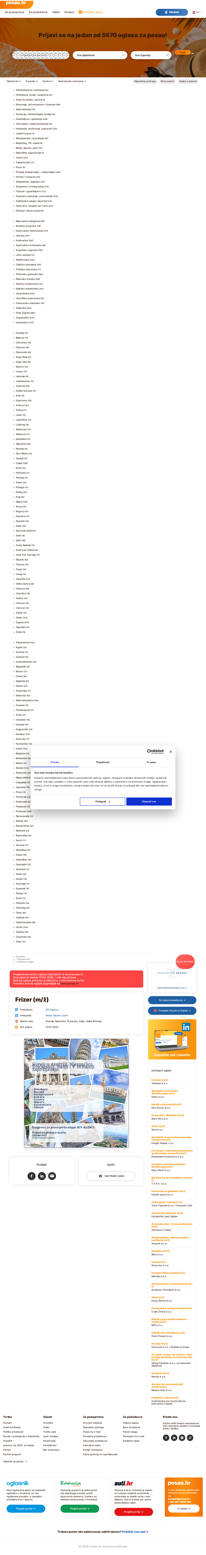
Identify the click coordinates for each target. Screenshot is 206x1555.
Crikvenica (21, 342)
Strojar (19, 878)
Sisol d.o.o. (158, 1128)
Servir (19, 840)
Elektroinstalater (24, 700)
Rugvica (20, 511)
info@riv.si (39, 1135)
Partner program (12, 1454)
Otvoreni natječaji (92, 1422)
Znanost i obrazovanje (28, 210)
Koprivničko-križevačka (29, 245)
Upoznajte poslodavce (95, 1440)
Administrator (23, 642)
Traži (183, 52)
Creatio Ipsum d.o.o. (168, 1193)
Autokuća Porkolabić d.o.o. (171, 1286)
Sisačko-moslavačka (27, 283)
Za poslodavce (38, 12)
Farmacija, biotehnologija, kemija (33, 114)
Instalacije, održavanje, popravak (34, 128)
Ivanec (19, 371)
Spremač (21, 869)
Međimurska (22, 259)
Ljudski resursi (23, 133)
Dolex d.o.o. (164, 1093)
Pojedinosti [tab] (102, 762)
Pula (18, 496)
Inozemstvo (22, 322)
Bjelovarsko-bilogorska (28, 221)
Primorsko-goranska (27, 274)
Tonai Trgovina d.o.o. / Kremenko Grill (171, 1204)
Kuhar (19, 748)
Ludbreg (20, 424)
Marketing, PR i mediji (28, 143)
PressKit (7, 1440)
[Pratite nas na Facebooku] (167, 1438)
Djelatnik (20, 681)
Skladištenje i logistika (28, 181)
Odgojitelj (21, 782)
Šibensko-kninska (25, 279)
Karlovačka (22, 240)
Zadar (19, 617)
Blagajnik (21, 666)
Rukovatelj (21, 835)
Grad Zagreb (23, 312)
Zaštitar (20, 932)
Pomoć (7, 1449)
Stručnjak (21, 883)
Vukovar (20, 607)
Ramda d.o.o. (160, 1375)
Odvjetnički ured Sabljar (167, 1215)
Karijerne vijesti (131, 1440)
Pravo (19, 167)
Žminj (19, 632)
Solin (18, 535)
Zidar (19, 941)
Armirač (20, 652)
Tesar (19, 912)
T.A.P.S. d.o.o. (171, 1180)
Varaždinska (22, 293)
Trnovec (20, 564)
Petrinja (20, 477)
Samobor (21, 516)
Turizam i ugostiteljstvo (28, 191)
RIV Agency (52, 1009)
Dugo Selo (21, 361)
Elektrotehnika (23, 109)
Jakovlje (20, 376)
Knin (18, 395)
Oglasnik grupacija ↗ (15, 1461)
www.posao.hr (70, 983)
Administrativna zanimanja (30, 90)
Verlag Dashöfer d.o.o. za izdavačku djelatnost (172, 1360)
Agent (19, 647)
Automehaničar (24, 661)
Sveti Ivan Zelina (25, 550)
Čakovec (20, 347)
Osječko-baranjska (26, 264)
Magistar (21, 753)
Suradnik (21, 888)
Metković (21, 434)
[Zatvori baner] (171, 752)
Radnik (19, 821)
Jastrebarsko (23, 381)
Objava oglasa (131, 1422)
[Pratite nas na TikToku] (191, 1438)
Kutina (19, 410)
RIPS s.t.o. (169, 1322)
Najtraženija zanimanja (70, 81)
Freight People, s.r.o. (171, 1140)
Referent (20, 830)
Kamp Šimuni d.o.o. (162, 1299)
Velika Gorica (23, 583)
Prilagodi (100, 801)
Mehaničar (21, 758)
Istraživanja (49, 1440)
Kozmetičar (22, 743)
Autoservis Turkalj (172, 1227)
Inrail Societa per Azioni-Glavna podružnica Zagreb (168, 1400)
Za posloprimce (14, 12)
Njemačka (21, 443)
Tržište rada (49, 1431)
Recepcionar (22, 825)
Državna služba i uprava (29, 99)
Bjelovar (20, 337)
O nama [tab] (151, 762)
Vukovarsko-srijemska (28, 303)
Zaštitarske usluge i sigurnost (32, 201)
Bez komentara (51, 1449)
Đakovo (20, 366)
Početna (20, 956)
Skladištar (21, 850)
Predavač (21, 806)
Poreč (19, 482)
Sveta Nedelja (23, 545)
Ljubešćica (22, 419)
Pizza (19, 792)
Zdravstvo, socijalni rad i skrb (32, 205)
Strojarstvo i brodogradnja (30, 186)
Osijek (19, 463)
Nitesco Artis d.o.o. (167, 1387)
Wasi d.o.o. (160, 1253)
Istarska (20, 235)
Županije (30, 81)
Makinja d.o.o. (168, 1274)
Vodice (19, 598)
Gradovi (46, 81)
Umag (19, 574)
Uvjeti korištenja (12, 1427)
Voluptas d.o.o (159, 1081)
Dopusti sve (149, 801)
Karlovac (21, 386)
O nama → (184, 1508)
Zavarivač (21, 936)
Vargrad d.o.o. (170, 1240)
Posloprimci (24, 959)
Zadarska (21, 308)
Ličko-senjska (23, 254)
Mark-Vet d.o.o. (167, 1117)
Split (18, 540)
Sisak (19, 525)
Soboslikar (21, 859)
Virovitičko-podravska (28, 298)
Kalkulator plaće (93, 12)
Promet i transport (26, 176)
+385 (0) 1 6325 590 (179, 1501)
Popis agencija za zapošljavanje (100, 1454)
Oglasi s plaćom (188, 81)
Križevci (20, 405)
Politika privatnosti (13, 1431)
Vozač (19, 927)
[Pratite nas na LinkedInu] (175, 1438)
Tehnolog (21, 907)
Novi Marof (22, 453)
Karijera (69, 12)
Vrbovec (20, 603)
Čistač (19, 676)
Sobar (19, 854)
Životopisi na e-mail (133, 1436)
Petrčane (21, 472)
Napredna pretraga (145, 81)
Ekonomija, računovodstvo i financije (35, 104)
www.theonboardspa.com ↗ (172, 987)
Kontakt (7, 1422)
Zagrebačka (22, 317)
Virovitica (21, 593)
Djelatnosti (13, 81)
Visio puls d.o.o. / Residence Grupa (170, 1345)
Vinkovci (20, 588)
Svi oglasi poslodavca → (172, 1000)
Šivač (19, 898)
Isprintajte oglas (113, 1175)
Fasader (20, 705)
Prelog (19, 492)
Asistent (20, 657)
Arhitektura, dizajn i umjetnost (32, 94)
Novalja (20, 448)
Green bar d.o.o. (160, 1264)
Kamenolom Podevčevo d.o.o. (172, 1153)
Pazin (19, 468)
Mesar (19, 763)
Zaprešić (20, 627)
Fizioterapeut (23, 710)
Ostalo (19, 157)
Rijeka (19, 501)
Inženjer (20, 724)
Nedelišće (21, 439)
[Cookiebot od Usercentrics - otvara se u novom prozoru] (150, 751)
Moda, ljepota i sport (27, 148)
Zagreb (20, 622)
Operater (21, 787)
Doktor (19, 685)
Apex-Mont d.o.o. (168, 1167)
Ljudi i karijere (50, 1436)
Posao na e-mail (91, 1431)
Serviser (20, 845)
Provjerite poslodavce (95, 1436)
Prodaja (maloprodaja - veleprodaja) (35, 172)
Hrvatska (48, 1422)
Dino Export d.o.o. (166, 1106)
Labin (19, 414)
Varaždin (21, 579)
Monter (20, 767)
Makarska (21, 429)
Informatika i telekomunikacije (32, 123)
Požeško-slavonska (26, 269)
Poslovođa (21, 801)
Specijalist (21, 864)
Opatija (20, 458)
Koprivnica (21, 400)
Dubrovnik (21, 352)
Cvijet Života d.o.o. (171, 1310)
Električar (21, 695)
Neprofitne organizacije (28, 152)
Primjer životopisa (92, 1449)
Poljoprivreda (23, 162)
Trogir (19, 569)
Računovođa (22, 816)
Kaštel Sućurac (24, 390)
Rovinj (19, 506)
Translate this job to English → (174, 1010)
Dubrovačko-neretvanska (30, 230)
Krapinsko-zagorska (27, 250)
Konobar (20, 734)
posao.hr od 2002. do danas (18, 1445)
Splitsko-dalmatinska (27, 288)
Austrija (20, 332)
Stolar (19, 874)
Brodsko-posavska (26, 226)
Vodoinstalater (24, 922)
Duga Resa (22, 357)
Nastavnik (21, 772)
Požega (20, 487)
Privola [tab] (55, 762)
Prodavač (21, 811)
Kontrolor (21, 739)
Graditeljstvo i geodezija (29, 119)
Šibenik (20, 559)
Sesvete (20, 521)
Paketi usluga (130, 1431)
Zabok (19, 612)
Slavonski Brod (24, 530)
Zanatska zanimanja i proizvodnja (34, 196)
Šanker (19, 893)
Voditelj (20, 917)
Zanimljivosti (49, 1445)
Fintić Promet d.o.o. (168, 1334)
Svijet (46, 1427)
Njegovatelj (22, 777)
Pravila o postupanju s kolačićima (21, 1436)
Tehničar (20, 903)
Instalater (21, 719)
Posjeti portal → (26, 1508)
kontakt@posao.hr (179, 1498)
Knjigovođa (22, 729)
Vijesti (56, 12)
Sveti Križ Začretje (26, 554)
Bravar (19, 671)
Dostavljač (21, 690)
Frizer (19, 714)
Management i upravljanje (30, 138)
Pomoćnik (21, 796)
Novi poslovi (167, 81)
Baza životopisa (131, 1427)
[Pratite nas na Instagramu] (183, 1438)
